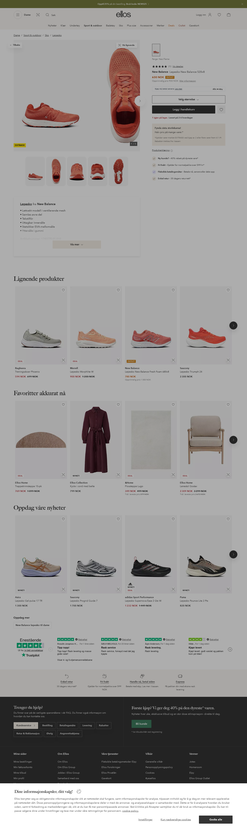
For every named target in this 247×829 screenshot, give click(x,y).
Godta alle (215, 819)
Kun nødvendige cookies (176, 819)
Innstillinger (145, 819)
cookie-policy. (130, 810)
